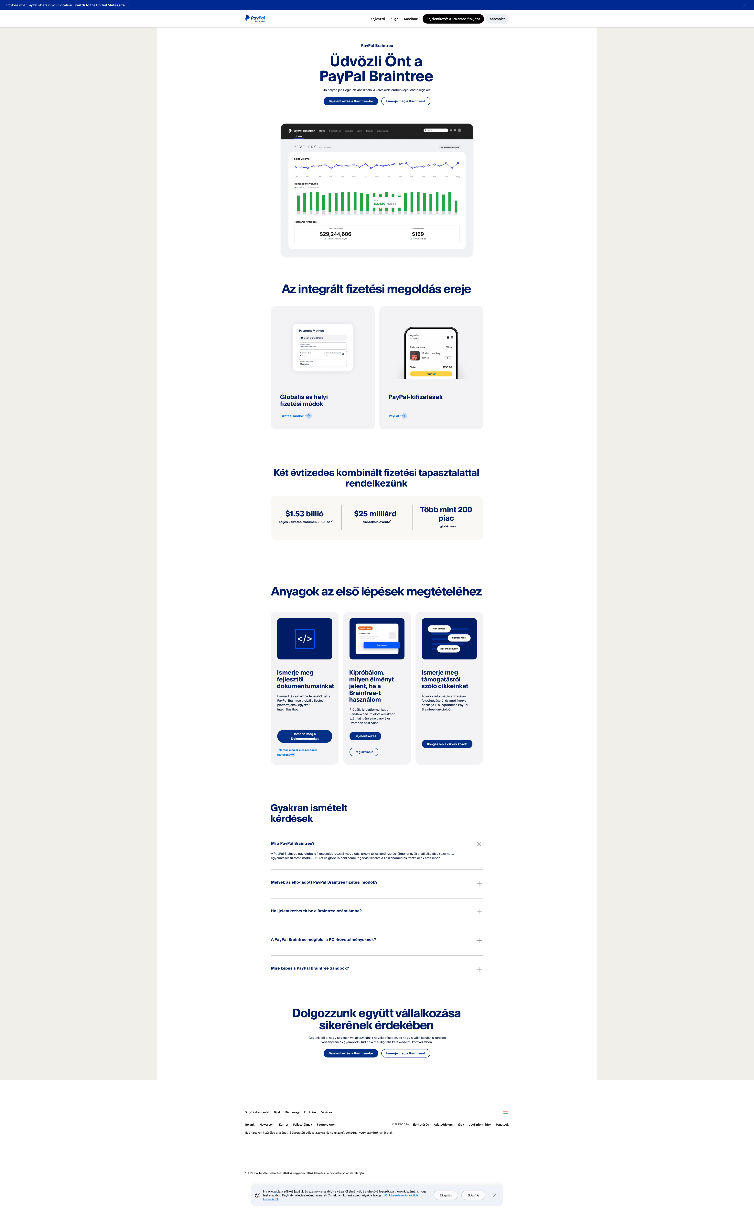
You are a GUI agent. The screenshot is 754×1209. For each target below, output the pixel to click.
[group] (323, 367)
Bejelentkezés (365, 736)
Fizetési (292, 416)
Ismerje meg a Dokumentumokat (305, 736)
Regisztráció (364, 752)
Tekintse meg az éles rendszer (297, 752)
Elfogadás (446, 1195)
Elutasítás (473, 1195)
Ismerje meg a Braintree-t (405, 101)
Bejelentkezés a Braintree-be (351, 101)
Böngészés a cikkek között (447, 744)
